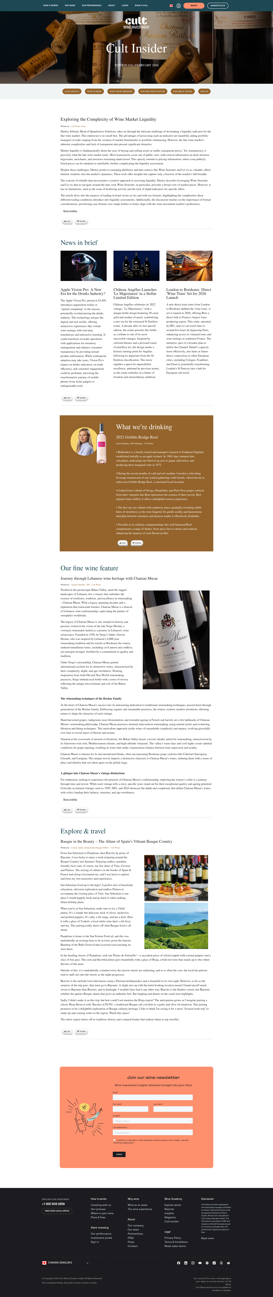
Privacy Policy (173, 1238)
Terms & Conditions (176, 1242)
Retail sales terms (175, 1246)
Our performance (101, 1234)
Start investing (100, 1227)
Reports (169, 1209)
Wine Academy (173, 1199)
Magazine (170, 1217)
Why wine (70, 6)
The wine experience (140, 1209)
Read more (207, 1238)
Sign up (204, 91)
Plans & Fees (98, 1217)
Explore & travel (183, 91)
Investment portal (101, 1238)
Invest (194, 6)
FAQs (131, 1238)
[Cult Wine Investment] (136, 26)
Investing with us (101, 1205)
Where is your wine (102, 1213)
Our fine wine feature (152, 91)
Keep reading (70, 210)
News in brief (94, 91)
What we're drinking (121, 91)
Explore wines (173, 1205)
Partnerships (135, 1234)
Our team (133, 1229)
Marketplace (218, 6)
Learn (125, 6)
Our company (135, 1225)
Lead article (72, 91)
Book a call (141, 6)
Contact (132, 1246)
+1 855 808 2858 (53, 1204)
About (111, 6)
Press (131, 1242)
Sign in (95, 1242)
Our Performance (91, 6)
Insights (169, 1213)
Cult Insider (172, 1221)
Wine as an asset (137, 1205)
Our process (98, 1209)
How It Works (50, 6)
